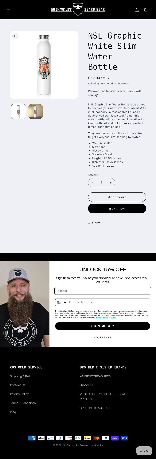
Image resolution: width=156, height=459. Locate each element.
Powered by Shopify (91, 445)
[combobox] (61, 302)
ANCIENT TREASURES (95, 376)
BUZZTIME (87, 385)
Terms (113, 317)
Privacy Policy (102, 317)
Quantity (93, 174)
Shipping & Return (22, 376)
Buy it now (117, 208)
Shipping (93, 84)
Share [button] (96, 222)
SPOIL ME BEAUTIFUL (95, 408)
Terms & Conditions (23, 403)
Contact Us (17, 385)
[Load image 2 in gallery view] (35, 111)
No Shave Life (71, 445)
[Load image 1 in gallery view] (18, 111)
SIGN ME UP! (102, 326)
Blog (13, 412)
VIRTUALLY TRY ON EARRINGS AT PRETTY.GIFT (103, 397)
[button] (8, 9)
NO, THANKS (103, 337)
